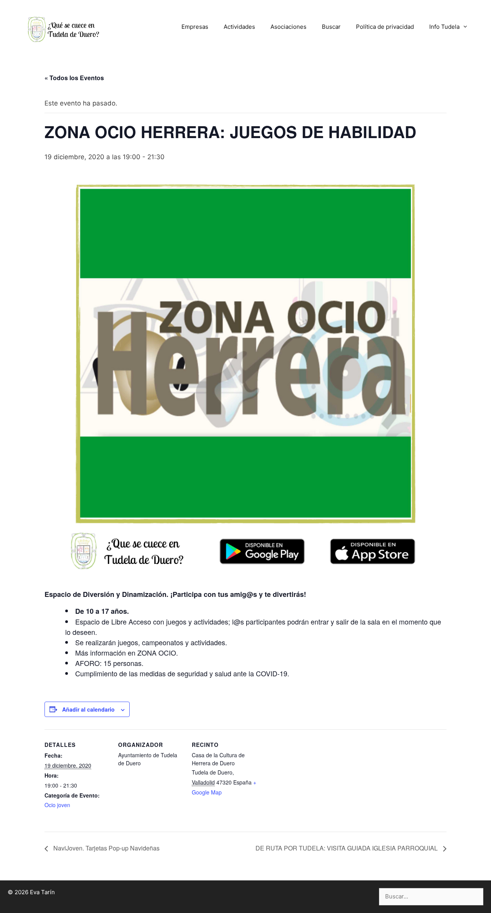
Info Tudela (444, 26)
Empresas (194, 26)
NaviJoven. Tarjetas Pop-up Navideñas (106, 848)
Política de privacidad (385, 26)
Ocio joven (57, 805)
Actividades (239, 26)
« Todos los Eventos (74, 77)
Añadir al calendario (88, 709)
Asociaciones (288, 26)
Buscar (331, 26)
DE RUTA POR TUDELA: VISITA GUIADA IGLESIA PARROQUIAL (347, 848)
